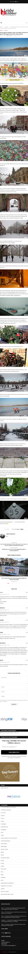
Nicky (1, 660)
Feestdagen (3, 824)
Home (1, 26)
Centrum (3, 815)
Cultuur (2, 821)
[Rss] (17, 1)
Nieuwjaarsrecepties (5, 857)
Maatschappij (4, 846)
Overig (2, 863)
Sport (2, 880)
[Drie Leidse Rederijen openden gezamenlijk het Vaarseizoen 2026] (14, 567)
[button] (1, 571)
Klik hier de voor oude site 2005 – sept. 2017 (9, 732)
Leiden (6, 26)
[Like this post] (13, 529)
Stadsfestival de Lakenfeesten (7, 883)
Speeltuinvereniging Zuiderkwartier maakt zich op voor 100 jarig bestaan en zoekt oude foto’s (13, 917)
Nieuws (2, 860)
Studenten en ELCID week (6, 885)
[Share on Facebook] (14, 529)
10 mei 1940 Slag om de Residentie (8, 807)
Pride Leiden (3, 869)
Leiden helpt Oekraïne (5, 840)
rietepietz (3, 643)
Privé (2, 871)
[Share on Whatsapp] (19, 529)
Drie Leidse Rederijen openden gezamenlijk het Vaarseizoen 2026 (14, 578)
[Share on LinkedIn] (18, 529)
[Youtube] (15, 1)
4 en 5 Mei (3, 812)
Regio (2, 874)
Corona (2, 818)
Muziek (2, 852)
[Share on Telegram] (21, 529)
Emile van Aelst (9, 35)
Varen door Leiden (5, 891)
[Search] (26, 23)
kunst (2, 832)
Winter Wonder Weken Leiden (7, 894)
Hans (1, 632)
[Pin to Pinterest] (17, 529)
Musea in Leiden (4, 849)
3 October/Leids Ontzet (6, 810)
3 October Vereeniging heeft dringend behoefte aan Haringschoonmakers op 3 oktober (13, 908)
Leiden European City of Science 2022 (9, 838)
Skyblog (2, 608)
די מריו (1, 592)
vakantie (2, 888)
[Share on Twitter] (15, 529)
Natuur (2, 855)
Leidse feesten (4, 843)
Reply (27, 592)
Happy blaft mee (4, 826)
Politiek (2, 866)
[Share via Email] (22, 529)
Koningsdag (3, 829)
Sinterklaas (3, 877)
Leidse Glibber (4, 952)
